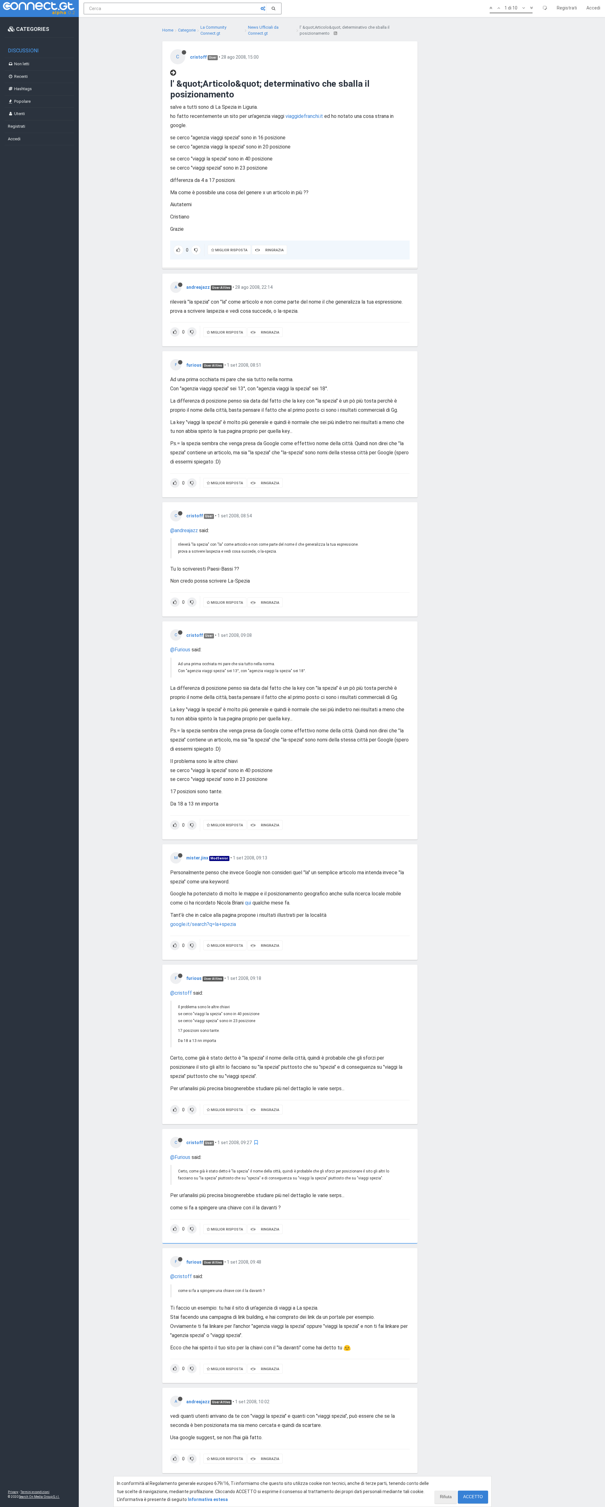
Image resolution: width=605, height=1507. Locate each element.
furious (194, 365)
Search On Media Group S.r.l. (39, 1496)
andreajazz (198, 287)
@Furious (180, 650)
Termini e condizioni (34, 1492)
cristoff (198, 57)
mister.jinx (197, 857)
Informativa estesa (208, 1499)
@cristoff (181, 993)
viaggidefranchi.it (304, 116)
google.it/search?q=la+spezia (203, 924)
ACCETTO (473, 1496)
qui (248, 903)
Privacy (13, 1492)
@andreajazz (184, 530)
